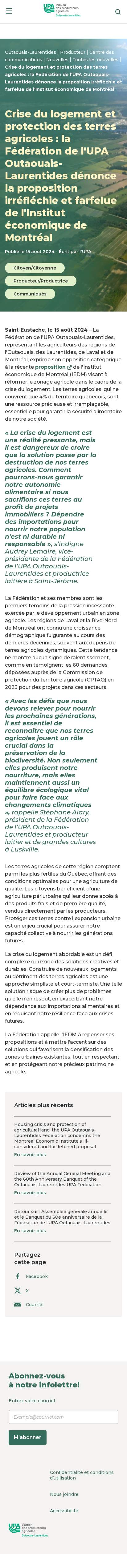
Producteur (73, 52)
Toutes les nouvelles (96, 59)
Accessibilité (64, 1511)
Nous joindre (64, 1494)
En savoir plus (30, 1154)
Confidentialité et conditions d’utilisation (82, 1475)
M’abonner (27, 1437)
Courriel (34, 1304)
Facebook (37, 1276)
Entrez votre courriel (32, 1419)
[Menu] (9, 12)
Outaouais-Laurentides (31, 52)
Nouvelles (58, 59)
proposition (53, 367)
